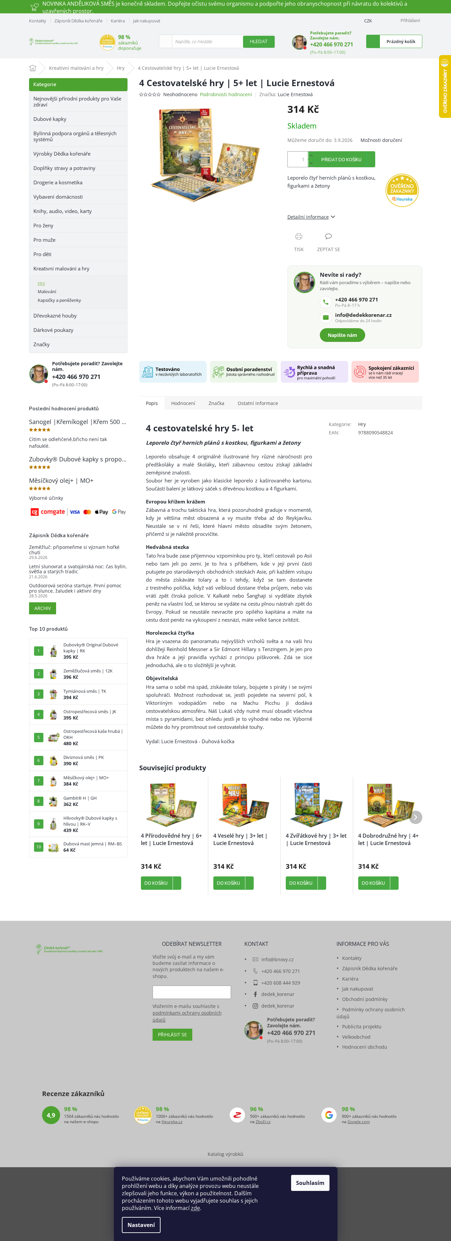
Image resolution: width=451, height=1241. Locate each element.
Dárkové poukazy (53, 330)
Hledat (259, 41)
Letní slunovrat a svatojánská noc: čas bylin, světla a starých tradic (78, 569)
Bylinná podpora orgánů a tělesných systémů (75, 136)
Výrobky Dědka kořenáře (61, 153)
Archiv (42, 608)
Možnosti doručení (381, 140)
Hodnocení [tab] (183, 403)
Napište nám (342, 335)
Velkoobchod (356, 1037)
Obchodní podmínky (365, 999)
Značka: (286, 94)
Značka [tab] (216, 403)
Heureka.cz (172, 1121)
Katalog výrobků (225, 1154)
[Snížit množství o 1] (311, 163)
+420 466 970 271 (331, 44)
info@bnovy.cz (277, 959)
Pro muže (44, 239)
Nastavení (141, 1225)
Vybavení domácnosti (58, 196)
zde (195, 1208)
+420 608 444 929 (280, 983)
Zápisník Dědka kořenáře (78, 21)
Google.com (359, 1121)
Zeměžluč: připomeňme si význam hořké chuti (74, 550)
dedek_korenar (277, 994)
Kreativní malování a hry (61, 268)
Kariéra (118, 21)
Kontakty (37, 21)
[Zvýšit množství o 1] (311, 155)
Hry (41, 283)
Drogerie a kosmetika (57, 182)
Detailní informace (308, 217)
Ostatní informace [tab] (258, 403)
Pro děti (42, 254)
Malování (47, 291)
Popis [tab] (152, 403)
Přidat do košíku (341, 160)
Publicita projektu (362, 1026)
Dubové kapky (49, 119)
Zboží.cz (263, 1121)
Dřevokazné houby (55, 315)
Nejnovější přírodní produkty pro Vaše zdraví (77, 101)
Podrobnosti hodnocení (226, 94)
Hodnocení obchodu (364, 1047)
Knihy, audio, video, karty (62, 211)
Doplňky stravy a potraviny (64, 168)
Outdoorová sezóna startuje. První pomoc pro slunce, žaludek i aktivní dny (75, 588)
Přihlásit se (172, 1034)
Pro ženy (43, 225)
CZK (368, 21)
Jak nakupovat (146, 21)
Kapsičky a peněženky (59, 300)
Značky (41, 344)
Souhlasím (310, 1183)
